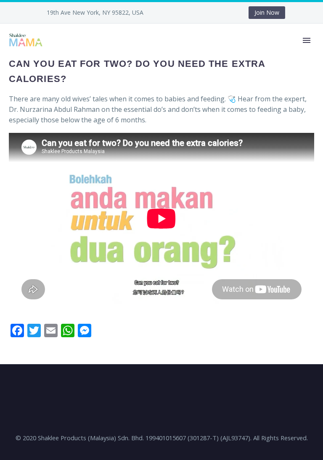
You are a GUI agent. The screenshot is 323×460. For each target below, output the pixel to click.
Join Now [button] (266, 12)
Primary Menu (306, 40)
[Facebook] (177, 12)
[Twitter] (189, 12)
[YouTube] (215, 12)
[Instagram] (202, 12)
